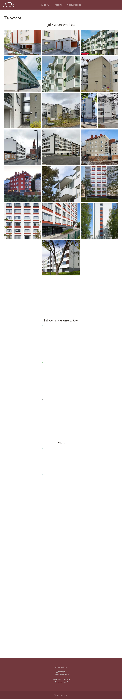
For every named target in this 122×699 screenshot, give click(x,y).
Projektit (58, 4)
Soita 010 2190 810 (61, 679)
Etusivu (45, 4)
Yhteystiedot (74, 4)
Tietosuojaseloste (61, 695)
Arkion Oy (61, 667)
